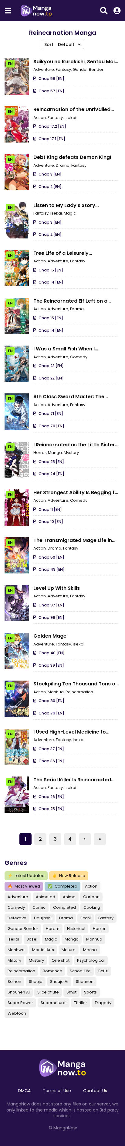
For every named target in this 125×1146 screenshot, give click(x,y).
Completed (62, 886)
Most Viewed (24, 886)
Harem (52, 928)
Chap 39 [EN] (51, 665)
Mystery (36, 960)
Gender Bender (23, 928)
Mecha (90, 950)
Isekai (13, 939)
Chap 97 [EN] (51, 605)
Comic (39, 907)
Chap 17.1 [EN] (52, 138)
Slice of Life (48, 992)
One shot (60, 960)
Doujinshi (43, 918)
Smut (71, 992)
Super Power (20, 1003)
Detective (17, 918)
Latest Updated (26, 875)
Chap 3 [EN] (50, 174)
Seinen (14, 981)
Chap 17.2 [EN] (52, 126)
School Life (80, 971)
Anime (69, 897)
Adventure (18, 897)
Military (14, 960)
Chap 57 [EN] (51, 91)
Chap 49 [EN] (52, 569)
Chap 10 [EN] (51, 521)
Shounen (84, 981)
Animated (45, 897)
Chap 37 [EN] (51, 748)
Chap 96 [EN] (51, 617)
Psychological (91, 960)
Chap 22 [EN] (51, 378)
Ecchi (85, 918)
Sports (90, 992)
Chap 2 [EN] (50, 186)
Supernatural (53, 1003)
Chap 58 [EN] (51, 78)
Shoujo (35, 981)
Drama (66, 918)
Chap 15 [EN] (51, 270)
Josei (32, 939)
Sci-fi (103, 971)
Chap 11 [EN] (50, 509)
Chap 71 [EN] (51, 413)
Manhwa (16, 950)
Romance (52, 971)
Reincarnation (21, 971)
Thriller (80, 1003)
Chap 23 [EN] (51, 365)
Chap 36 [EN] (51, 760)
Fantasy (105, 918)
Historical (76, 928)
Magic (51, 939)
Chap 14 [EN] (51, 282)
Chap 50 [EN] (51, 557)
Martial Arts (43, 950)
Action (91, 886)
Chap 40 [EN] (52, 652)
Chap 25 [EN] (51, 461)
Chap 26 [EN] (51, 796)
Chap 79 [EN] (51, 713)
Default (60, 44)
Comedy (16, 907)
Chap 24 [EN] (51, 473)
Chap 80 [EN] (51, 700)
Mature (69, 950)
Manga (72, 939)
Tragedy (103, 1003)
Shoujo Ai (59, 981)
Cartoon (91, 897)
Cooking (91, 907)
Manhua (94, 939)
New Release (68, 875)
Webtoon (17, 1013)
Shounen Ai (19, 992)
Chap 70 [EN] (51, 426)
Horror (99, 928)
